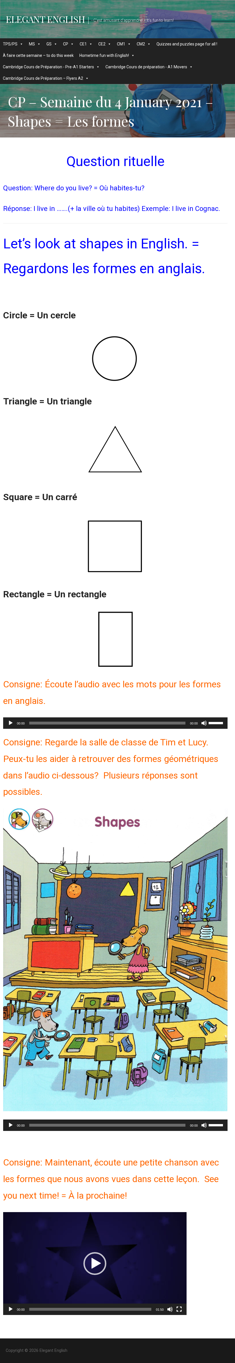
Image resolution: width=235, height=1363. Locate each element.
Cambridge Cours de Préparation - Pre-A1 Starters (48, 67)
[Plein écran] (179, 1309)
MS (32, 44)
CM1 (121, 44)
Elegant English (45, 19)
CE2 (101, 44)
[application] (115, 723)
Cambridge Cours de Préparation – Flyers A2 (43, 78)
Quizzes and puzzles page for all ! (186, 44)
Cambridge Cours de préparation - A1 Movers (146, 67)
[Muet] (204, 723)
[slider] (217, 722)
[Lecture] (10, 723)
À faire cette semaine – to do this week (38, 55)
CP (65, 44)
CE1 (83, 44)
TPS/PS (10, 44)
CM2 (141, 44)
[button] (94, 1263)
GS (49, 44)
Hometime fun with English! (104, 55)
